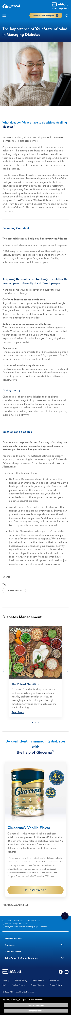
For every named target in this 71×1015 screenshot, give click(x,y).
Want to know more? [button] (36, 1005)
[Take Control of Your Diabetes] (62, 958)
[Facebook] (61, 972)
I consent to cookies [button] (36, 1010)
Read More (18, 712)
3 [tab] (38, 722)
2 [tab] (35, 722)
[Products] (62, 944)
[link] (7, 920)
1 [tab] (32, 722)
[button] (67, 16)
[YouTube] (67, 972)
